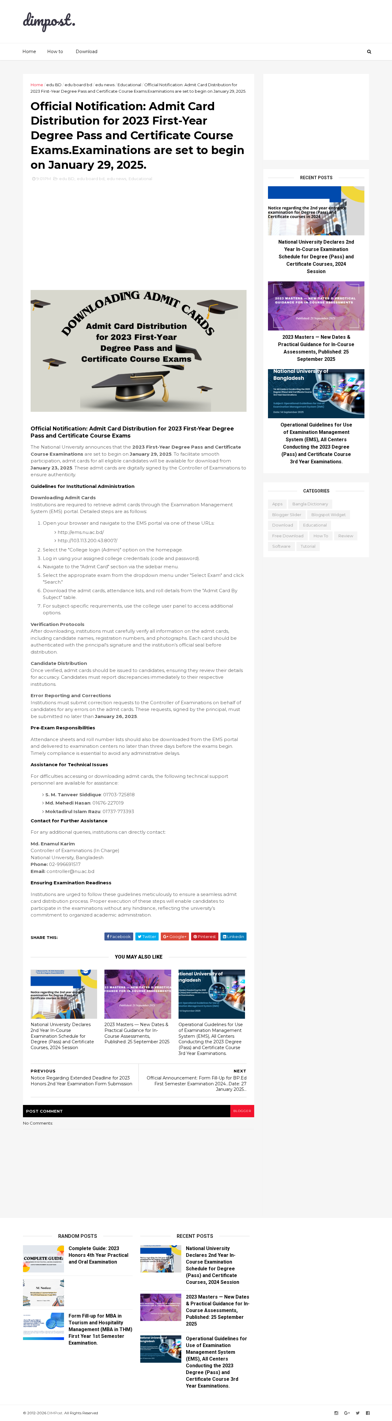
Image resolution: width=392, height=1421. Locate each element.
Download (86, 51)
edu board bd (78, 84)
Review (345, 535)
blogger (242, 1111)
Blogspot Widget (328, 514)
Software (281, 546)
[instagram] (336, 1413)
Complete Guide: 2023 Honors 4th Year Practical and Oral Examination (98, 1255)
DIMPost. (54, 1413)
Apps (277, 503)
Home (29, 51)
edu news (105, 84)
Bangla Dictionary (310, 503)
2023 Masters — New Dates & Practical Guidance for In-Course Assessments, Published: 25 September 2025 (136, 1033)
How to (55, 51)
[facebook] (368, 1413)
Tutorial (308, 546)
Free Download (287, 535)
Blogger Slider (286, 514)
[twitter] (358, 1413)
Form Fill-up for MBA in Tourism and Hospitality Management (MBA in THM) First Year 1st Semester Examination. (100, 1329)
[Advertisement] (257, 21)
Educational (129, 84)
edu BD (54, 84)
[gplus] (347, 1413)
